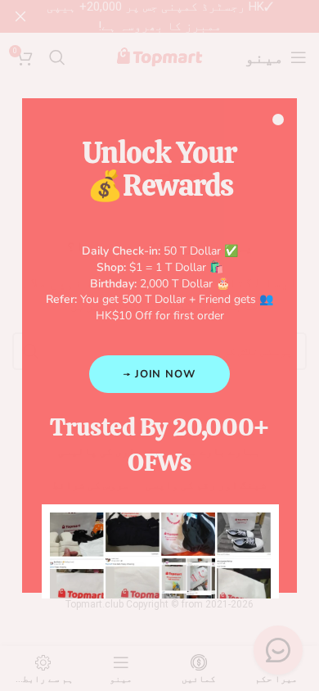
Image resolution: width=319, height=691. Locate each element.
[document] (159, 345)
